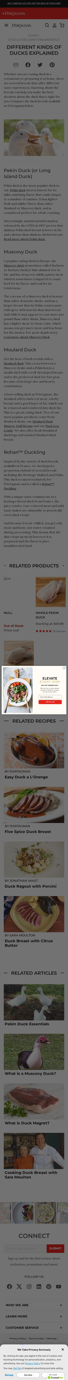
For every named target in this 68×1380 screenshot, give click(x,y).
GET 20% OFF (50, 702)
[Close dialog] (64, 667)
